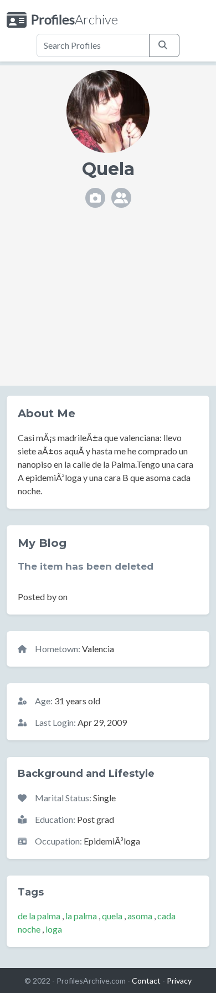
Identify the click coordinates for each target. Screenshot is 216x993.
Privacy (179, 980)
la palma (81, 915)
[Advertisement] (108, 306)
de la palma (39, 915)
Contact (146, 980)
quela (112, 915)
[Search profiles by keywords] (164, 45)
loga (53, 929)
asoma (139, 915)
